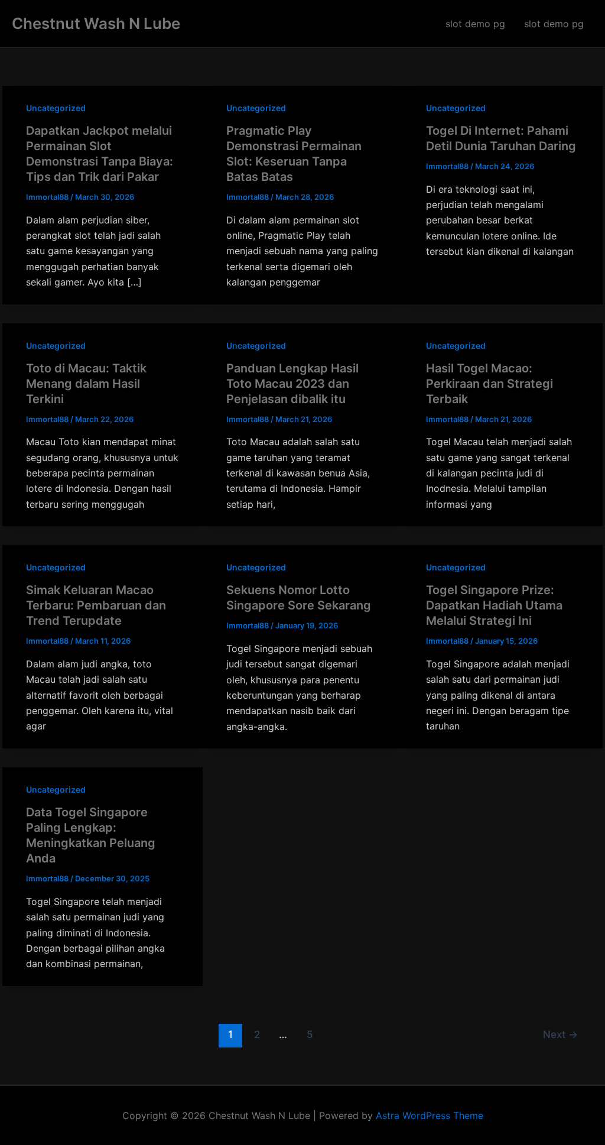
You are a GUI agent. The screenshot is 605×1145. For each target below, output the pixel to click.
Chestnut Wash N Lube (96, 23)
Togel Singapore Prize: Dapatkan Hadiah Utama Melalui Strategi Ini (494, 605)
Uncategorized (56, 108)
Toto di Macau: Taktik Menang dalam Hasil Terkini (86, 383)
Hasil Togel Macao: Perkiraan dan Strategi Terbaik (489, 383)
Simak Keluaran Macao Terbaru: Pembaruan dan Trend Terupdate (96, 605)
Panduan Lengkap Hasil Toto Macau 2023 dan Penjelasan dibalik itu (292, 383)
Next (560, 1034)
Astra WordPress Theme (429, 1115)
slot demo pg (475, 24)
